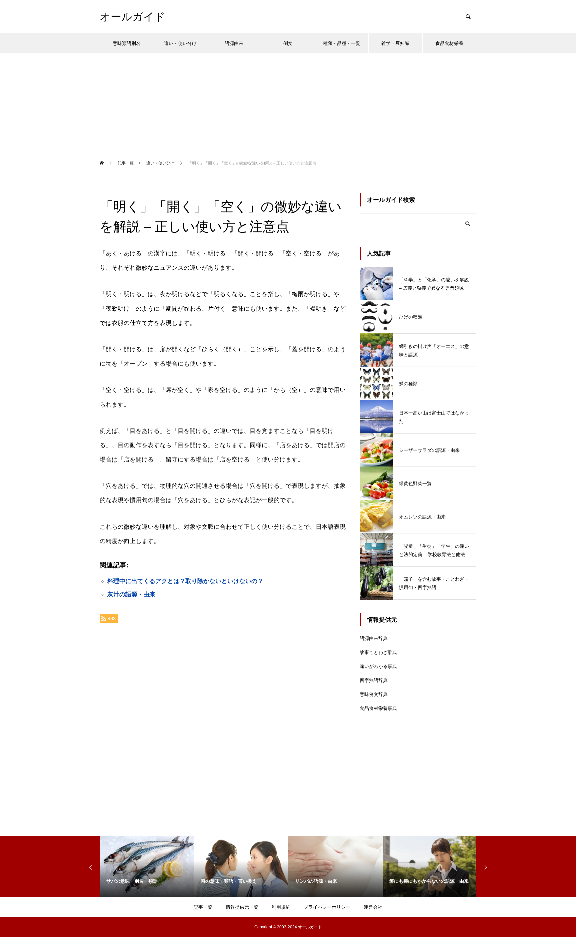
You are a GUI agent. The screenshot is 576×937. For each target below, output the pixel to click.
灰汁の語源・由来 (131, 594)
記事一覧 (203, 907)
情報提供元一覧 (242, 907)
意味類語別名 (127, 43)
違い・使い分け (180, 43)
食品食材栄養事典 (378, 708)
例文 (288, 43)
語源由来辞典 (374, 638)
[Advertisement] (288, 103)
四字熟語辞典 (374, 680)
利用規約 (281, 907)
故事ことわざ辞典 (378, 652)
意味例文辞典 (374, 694)
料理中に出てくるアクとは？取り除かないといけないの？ (185, 581)
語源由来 (234, 43)
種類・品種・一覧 (341, 43)
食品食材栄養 (449, 43)
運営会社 (373, 907)
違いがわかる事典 (378, 666)
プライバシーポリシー (327, 907)
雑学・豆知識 (395, 43)
